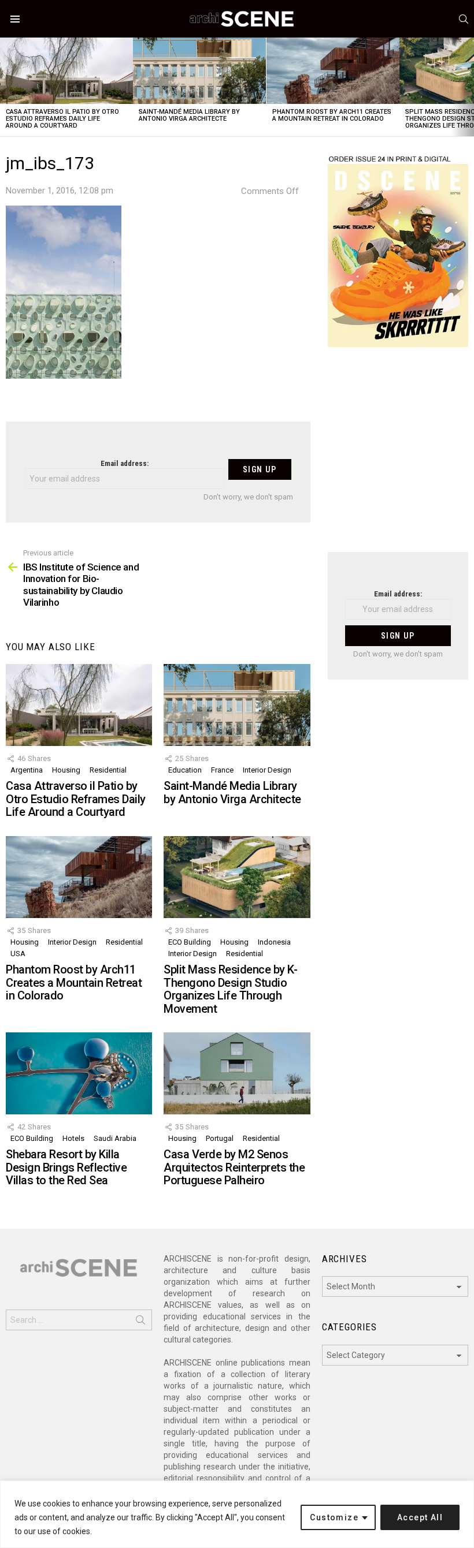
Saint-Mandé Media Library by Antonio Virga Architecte (189, 115)
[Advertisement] (398, 456)
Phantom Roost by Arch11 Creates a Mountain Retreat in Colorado (331, 115)
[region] (237, 1514)
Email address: (125, 463)
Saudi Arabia (115, 1138)
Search (140, 1322)
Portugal (220, 1138)
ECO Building (189, 942)
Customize (334, 1517)
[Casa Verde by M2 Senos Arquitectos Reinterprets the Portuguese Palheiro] (237, 1073)
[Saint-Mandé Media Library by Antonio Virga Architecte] (199, 71)
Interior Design (267, 770)
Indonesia (274, 942)
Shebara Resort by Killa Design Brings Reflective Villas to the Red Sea (66, 1167)
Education (185, 770)
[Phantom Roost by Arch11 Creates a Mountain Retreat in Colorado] (332, 71)
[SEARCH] (463, 19)
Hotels (73, 1138)
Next (468, 87)
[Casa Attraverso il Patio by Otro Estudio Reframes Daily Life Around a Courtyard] (66, 71)
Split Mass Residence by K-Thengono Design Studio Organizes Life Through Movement (230, 989)
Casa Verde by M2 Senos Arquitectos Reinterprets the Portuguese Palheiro (234, 1167)
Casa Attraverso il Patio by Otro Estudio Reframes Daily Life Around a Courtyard (62, 118)
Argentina (26, 770)
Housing (66, 770)
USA (17, 953)
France (222, 770)
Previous (6, 87)
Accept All (420, 1517)
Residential (108, 770)
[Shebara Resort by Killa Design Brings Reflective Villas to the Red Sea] (79, 1073)
